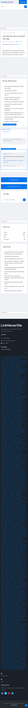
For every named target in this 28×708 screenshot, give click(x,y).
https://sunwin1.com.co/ (22, 491)
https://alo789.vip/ (18, 604)
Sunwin (14, 392)
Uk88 (25, 611)
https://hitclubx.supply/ (4, 449)
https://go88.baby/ (4, 430)
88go (23, 624)
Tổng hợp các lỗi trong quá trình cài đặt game (13, 283)
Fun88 (5, 357)
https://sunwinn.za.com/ (4, 397)
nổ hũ (14, 389)
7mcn (13, 374)
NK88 (2, 447)
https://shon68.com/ (4, 619)
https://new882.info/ (11, 529)
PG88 (21, 512)
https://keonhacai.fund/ (12, 361)
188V (10, 519)
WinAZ (2, 563)
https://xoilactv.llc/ (14, 517)
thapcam (3, 499)
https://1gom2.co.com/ (4, 434)
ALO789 (5, 404)
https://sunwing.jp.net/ (16, 476)
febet (16, 580)
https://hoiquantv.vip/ (18, 411)
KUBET (18, 599)
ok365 (20, 529)
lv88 (1, 536)
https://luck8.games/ (18, 542)
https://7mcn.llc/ (11, 409)
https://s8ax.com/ (4, 597)
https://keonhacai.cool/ (4, 409)
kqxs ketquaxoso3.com (17, 358)
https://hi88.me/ (11, 410)
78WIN (11, 532)
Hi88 (20, 622)
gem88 (3, 403)
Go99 (9, 472)
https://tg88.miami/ (13, 571)
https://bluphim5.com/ (4, 366)
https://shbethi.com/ (4, 406)
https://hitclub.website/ (14, 371)
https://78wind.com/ (4, 408)
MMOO (25, 478)
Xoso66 (24, 362)
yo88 (2, 418)
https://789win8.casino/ (11, 452)
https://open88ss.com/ (18, 614)
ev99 (19, 460)
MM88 (19, 365)
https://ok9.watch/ (14, 428)
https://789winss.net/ (4, 602)
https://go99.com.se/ (19, 541)
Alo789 (2, 361)
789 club (18, 488)
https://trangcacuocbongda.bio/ (6, 429)
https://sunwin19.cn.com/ (5, 379)
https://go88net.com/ (19, 434)
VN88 (25, 542)
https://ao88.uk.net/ (19, 502)
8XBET (22, 471)
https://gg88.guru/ (23, 441)
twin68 (12, 478)
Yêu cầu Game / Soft (15, 186)
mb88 (12, 447)
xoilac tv (2, 357)
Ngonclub (8, 398)
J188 (1, 481)
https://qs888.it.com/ (6, 561)
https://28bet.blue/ (12, 395)
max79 (17, 544)
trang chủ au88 (20, 497)
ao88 (13, 416)
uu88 (10, 394)
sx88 (3, 606)
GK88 (2, 559)
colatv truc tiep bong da (21, 363)
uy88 (15, 437)
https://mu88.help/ (24, 396)
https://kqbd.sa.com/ (4, 618)
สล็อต (9, 391)
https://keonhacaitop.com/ (20, 387)
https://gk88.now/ (4, 628)
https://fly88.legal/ (4, 453)
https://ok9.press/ (10, 432)
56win (2, 621)
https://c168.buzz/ (21, 518)
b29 (10, 419)
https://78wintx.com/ (15, 418)
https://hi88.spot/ (22, 586)
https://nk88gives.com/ (11, 604)
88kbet (22, 566)
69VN (4, 584)
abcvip (14, 580)
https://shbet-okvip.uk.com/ (16, 523)
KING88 (2, 522)
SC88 (4, 428)
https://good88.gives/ (21, 485)
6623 (11, 613)
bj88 (15, 409)
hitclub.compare (22, 501)
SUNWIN (12, 450)
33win (12, 398)
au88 (22, 446)
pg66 (1, 546)
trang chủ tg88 (5, 498)
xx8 (15, 560)
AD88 (20, 530)
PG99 (8, 381)
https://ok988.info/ (6, 413)
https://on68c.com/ (11, 511)
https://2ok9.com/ (10, 401)
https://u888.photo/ (4, 443)
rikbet (6, 461)
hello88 (6, 546)
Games (14, 234)
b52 (21, 364)
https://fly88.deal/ (20, 428)
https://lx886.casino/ (10, 564)
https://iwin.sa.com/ (10, 377)
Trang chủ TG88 (3, 600)
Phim (14, 237)
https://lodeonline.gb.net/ (20, 397)
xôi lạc (5, 361)
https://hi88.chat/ (3, 432)
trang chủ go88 (8, 502)
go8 (20, 447)
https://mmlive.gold (17, 448)
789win (15, 376)
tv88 (19, 526)
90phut (23, 439)
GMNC (10, 399)
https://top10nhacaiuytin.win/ (19, 369)
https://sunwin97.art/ (21, 372)
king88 (17, 555)
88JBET (8, 571)
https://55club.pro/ (18, 478)
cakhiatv (23, 366)
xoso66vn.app (14, 536)
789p (19, 602)
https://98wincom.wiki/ (14, 627)
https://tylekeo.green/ (8, 403)
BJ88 (19, 560)
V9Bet (6, 610)
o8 (16, 409)
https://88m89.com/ (12, 599)
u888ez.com (8, 485)
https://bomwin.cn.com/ (12, 434)
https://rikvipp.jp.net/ (4, 422)
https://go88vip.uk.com (4, 599)
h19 (12, 453)
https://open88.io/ (23, 576)
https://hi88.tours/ (4, 516)
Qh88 (4, 473)
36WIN (8, 516)
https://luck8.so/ (5, 463)
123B (6, 473)
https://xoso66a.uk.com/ (18, 561)
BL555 (10, 463)
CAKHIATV (9, 515)
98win (16, 452)
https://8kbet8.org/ (4, 407)
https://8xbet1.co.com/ (11, 521)
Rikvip (10, 375)
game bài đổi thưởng (23, 389)
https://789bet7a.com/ (17, 490)
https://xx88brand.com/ (7, 378)
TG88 (21, 472)
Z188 (14, 429)
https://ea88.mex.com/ (18, 482)
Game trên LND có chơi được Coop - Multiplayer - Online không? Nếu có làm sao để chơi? (14, 277)
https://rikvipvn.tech (4, 614)
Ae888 (25, 490)
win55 (6, 514)
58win (14, 419)
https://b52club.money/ (11, 393)
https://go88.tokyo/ (17, 377)
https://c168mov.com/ (4, 445)
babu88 (15, 552)
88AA (3, 535)
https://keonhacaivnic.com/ (12, 461)
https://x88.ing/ (17, 455)
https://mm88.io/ (5, 370)
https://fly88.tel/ (6, 392)
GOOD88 (10, 598)
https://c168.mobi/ (21, 597)
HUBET (8, 536)
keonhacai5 (21, 617)
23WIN (14, 478)
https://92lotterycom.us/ (14, 440)
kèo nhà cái (2, 371)
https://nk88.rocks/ (15, 628)
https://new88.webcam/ (4, 414)
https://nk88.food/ (4, 562)
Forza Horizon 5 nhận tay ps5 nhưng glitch (14, 101)
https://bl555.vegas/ (9, 617)
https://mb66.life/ (4, 363)
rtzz (9, 578)
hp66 (8, 448)
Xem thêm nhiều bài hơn (9, 124)
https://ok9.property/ (20, 409)
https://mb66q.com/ (19, 362)
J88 (7, 518)
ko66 (16, 516)
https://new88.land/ (4, 529)
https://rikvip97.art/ (14, 372)
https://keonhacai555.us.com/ (5, 527)
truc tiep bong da (17, 356)
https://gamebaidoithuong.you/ (17, 403)
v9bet (7, 361)
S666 (15, 500)
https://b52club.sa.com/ (15, 378)
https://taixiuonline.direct (20, 511)
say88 (14, 486)
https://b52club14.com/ (7, 520)
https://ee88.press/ (10, 607)
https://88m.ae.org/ (18, 504)
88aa (24, 519)
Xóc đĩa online (17, 374)
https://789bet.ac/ (18, 572)
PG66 (25, 483)
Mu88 (24, 612)
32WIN (23, 562)
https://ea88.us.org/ (4, 534)
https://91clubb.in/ (17, 472)
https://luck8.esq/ (12, 542)
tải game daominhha (8, 380)
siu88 (18, 416)
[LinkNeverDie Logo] (7, 2)
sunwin (19, 357)
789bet (2, 438)
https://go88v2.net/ (10, 514)
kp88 (17, 605)
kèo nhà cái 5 (8, 531)
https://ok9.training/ (6, 559)
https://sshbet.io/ (19, 405)
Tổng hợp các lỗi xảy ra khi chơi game (13, 290)
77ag (9, 524)
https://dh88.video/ (9, 460)
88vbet (15, 562)
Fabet (11, 611)
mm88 (10, 625)
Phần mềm (14, 239)
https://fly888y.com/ (4, 496)
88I (5, 436)
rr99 (1, 625)
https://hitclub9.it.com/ (8, 477)
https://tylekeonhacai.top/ (18, 420)
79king (22, 402)
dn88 (15, 477)
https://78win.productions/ (22, 559)
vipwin (16, 501)
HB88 (17, 585)
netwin (9, 603)
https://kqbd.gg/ (13, 530)
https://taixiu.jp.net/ (11, 422)
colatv (16, 363)
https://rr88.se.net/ (17, 373)
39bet (9, 512)
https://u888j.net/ (17, 443)
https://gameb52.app (4, 474)
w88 (5, 497)
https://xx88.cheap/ (12, 615)
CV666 (7, 603)
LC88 (2, 456)
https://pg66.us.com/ (12, 381)
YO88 (19, 612)
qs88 (7, 457)
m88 (3, 514)
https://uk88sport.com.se (12, 544)
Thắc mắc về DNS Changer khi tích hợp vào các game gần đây (14, 118)
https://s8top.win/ (4, 582)
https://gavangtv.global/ (14, 524)
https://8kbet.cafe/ (6, 523)
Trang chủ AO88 (15, 602)
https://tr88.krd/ (9, 608)
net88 (2, 399)
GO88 (14, 450)
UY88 (9, 479)
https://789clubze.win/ (4, 391)
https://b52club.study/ (14, 438)
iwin (1, 375)
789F (1, 530)
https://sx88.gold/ (15, 460)
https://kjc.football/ (23, 391)
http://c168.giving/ (10, 473)
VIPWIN (21, 539)
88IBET (22, 455)
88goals (25, 374)
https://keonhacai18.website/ (5, 411)
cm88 (15, 399)
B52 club (14, 375)
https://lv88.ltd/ (3, 460)
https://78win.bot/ (18, 395)
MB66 (26, 362)
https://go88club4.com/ (4, 400)
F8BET (15, 574)
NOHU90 (2, 451)
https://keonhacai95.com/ (16, 388)
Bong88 (11, 392)
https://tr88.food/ (21, 552)
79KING (18, 391)
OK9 (13, 402)
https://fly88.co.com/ (19, 444)
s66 (26, 514)
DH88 (22, 585)
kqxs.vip (15, 481)
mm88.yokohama (24, 553)
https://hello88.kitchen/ (17, 433)
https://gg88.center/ (10, 417)
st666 (7, 532)
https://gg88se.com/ (13, 503)
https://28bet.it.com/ (11, 572)
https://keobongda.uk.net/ (15, 575)
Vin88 (14, 489)
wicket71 (9, 552)
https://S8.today (13, 519)
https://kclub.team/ (4, 373)
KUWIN (12, 520)
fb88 (20, 442)
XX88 (15, 365)
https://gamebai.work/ (4, 402)
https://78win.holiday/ (12, 570)
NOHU (15, 520)
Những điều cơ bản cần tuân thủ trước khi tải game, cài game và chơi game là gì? (13, 252)
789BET (2, 404)
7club (4, 610)
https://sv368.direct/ (14, 357)
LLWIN (5, 401)
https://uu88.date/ (23, 528)
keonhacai (2, 462)
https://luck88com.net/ (7, 587)
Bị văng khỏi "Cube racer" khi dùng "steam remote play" (14, 109)
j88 (26, 485)
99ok (18, 609)
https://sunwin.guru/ (21, 429)
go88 (17, 360)
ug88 (14, 500)
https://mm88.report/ (7, 484)
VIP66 (8, 362)
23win (9, 435)
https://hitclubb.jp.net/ (19, 421)
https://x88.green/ (9, 451)
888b (10, 546)
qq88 (4, 478)
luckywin (2, 484)
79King (2, 401)
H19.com (19, 535)
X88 (19, 583)
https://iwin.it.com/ (18, 492)
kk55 (3, 545)
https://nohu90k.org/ (19, 596)
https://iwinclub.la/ (23, 356)
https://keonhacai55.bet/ (5, 360)
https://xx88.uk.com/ (6, 503)
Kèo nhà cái (13, 456)
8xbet (25, 476)
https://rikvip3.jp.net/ (18, 493)
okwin (2, 567)
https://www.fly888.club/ (14, 396)
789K (18, 577)
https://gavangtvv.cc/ (22, 520)
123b (24, 447)
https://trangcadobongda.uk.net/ (6, 446)
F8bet (24, 419)
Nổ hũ (25, 397)
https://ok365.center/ (17, 367)
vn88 (24, 474)
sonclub (21, 598)
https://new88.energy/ (14, 533)
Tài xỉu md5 (7, 575)
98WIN (26, 532)
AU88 (9, 497)
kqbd (6, 387)
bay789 (23, 623)
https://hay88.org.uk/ (21, 516)
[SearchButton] (25, 6)
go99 (20, 446)
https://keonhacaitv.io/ (12, 483)
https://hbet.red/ (3, 483)
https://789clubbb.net (9, 612)
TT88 (24, 541)
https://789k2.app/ (13, 596)
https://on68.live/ (23, 544)
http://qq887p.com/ (20, 582)
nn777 (15, 406)
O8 (13, 453)
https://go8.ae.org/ (4, 541)
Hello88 (19, 514)
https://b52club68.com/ (4, 435)
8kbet (13, 373)
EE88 (24, 410)
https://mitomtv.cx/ (4, 525)
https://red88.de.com (4, 544)
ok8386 (18, 483)
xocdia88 (2, 491)
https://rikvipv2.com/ (12, 493)
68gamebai (15, 479)
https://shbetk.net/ (19, 439)
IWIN (10, 359)
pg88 (5, 585)
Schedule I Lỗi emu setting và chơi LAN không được (13, 105)
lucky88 (12, 502)
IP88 (26, 620)
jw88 (1, 606)
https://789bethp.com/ (9, 444)
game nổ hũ (9, 443)
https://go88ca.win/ (4, 601)
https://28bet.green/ (16, 545)
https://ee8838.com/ (19, 457)
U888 (24, 444)
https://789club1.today (9, 476)
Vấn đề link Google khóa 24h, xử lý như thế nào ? (14, 287)
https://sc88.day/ (22, 432)
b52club (2, 390)
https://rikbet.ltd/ (21, 371)
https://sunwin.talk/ (22, 380)
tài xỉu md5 (17, 620)
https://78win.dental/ (12, 600)
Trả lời (7, 165)
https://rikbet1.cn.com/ (14, 435)
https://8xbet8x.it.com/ (18, 521)
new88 (7, 511)
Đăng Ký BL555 (24, 587)
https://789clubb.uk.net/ (4, 421)
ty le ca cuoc (10, 374)
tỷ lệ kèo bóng (14, 610)
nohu (26, 463)
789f (9, 487)
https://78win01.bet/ (4, 440)
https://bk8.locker (13, 594)
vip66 (17, 361)
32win (11, 543)
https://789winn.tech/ (14, 567)
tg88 (4, 444)
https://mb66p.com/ (24, 361)
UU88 (26, 455)
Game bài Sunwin (5, 625)
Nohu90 (13, 399)
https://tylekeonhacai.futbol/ (15, 364)
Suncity (15, 595)
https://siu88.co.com (4, 540)
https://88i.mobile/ (11, 504)
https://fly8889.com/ (16, 417)
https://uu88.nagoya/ (21, 479)
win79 (2, 387)
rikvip (10, 360)
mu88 (19, 447)
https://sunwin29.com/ (4, 500)
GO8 (11, 578)
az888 (12, 500)
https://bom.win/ (3, 398)
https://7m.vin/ (15, 474)
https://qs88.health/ (4, 533)
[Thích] (3, 165)
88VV (2, 475)
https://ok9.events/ (9, 416)
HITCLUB (21, 451)
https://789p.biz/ (10, 539)
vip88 (9, 610)
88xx (24, 446)
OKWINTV (16, 531)
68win (26, 541)
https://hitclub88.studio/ (19, 489)
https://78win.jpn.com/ (21, 568)
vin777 (2, 610)
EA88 (25, 484)
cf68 (4, 513)
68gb (18, 446)
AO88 (17, 429)
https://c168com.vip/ (23, 564)
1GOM (7, 375)
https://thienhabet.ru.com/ (5, 396)
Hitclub (5, 381)
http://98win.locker (21, 607)
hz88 (14, 498)
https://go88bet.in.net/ (14, 496)
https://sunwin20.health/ (22, 556)
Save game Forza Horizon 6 (10, 90)
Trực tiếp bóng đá (24, 360)
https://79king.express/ (10, 367)
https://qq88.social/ (8, 595)
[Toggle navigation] (2, 6)
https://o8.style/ (3, 417)
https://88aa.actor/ (4, 393)
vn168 (8, 470)
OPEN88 (2, 448)
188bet (16, 619)
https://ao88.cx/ (21, 505)
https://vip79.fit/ (16, 368)
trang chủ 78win (11, 621)
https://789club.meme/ (18, 554)
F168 (20, 402)
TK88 (15, 502)
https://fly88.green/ (19, 410)
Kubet (7, 480)
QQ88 (11, 518)
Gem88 (18, 611)
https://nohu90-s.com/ (13, 556)
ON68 (12, 484)
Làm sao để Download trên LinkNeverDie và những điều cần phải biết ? (14, 268)
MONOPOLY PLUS (17, 44)
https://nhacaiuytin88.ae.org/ (15, 512)
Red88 (13, 611)
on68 (20, 498)
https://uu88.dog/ (8, 557)
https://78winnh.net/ (12, 362)
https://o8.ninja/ (18, 408)
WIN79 (22, 612)
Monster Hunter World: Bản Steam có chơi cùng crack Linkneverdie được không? (14, 113)
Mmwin (19, 496)
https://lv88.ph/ (14, 573)
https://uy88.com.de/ (4, 482)
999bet (4, 531)
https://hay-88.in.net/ (6, 475)
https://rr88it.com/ (17, 390)
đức (6, 41)
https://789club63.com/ (4, 493)
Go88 (23, 368)
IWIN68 (12, 437)
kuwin (16, 453)
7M (25, 584)
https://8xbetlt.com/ (21, 435)
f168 (10, 398)
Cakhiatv (11, 568)
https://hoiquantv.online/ (12, 412)
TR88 (20, 618)
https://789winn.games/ (18, 581)
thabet (2, 416)
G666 (21, 529)
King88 (10, 576)
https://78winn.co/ (17, 601)
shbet (14, 451)
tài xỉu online (18, 389)
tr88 (18, 501)
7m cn (10, 609)
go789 (24, 608)
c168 (20, 418)
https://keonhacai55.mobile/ (21, 431)
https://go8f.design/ (20, 477)
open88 (24, 381)
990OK (24, 614)
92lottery (16, 608)
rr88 (22, 416)
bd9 (17, 552)
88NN (8, 540)
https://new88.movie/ (20, 399)
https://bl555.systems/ (4, 439)
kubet (7, 357)
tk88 (15, 408)
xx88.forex (2, 552)
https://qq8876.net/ (4, 452)
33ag (6, 538)
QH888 (2, 526)
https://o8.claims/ (3, 570)
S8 (24, 517)
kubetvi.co (13, 475)
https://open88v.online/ (14, 459)
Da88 (21, 611)
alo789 (16, 598)
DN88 (21, 532)
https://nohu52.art (11, 488)
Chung (14, 232)
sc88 (14, 401)
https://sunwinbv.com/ (4, 622)
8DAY (22, 610)
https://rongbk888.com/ (12, 370)
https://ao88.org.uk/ (13, 626)
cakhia (25, 437)
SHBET (8, 373)
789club (2, 389)
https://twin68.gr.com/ (21, 522)
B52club (17, 414)
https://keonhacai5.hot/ (4, 494)
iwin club (11, 411)
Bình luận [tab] (6, 131)
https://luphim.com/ (14, 391)
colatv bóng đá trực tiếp (7, 364)
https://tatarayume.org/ (5, 555)
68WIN (2, 485)
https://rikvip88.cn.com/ (6, 553)
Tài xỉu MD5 (4, 375)
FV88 (2, 489)
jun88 (10, 413)
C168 (24, 400)
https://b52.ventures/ (4, 501)
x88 (21, 417)
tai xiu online (14, 457)
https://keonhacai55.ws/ (14, 527)
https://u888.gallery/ (20, 481)
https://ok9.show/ (7, 471)
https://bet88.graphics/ (17, 400)
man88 (14, 597)
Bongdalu (2, 585)
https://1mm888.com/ (21, 615)
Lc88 (12, 455)
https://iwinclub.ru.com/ (4, 376)
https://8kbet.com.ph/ (9, 522)
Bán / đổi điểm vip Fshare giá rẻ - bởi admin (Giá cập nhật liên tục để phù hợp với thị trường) (14, 263)
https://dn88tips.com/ (6, 567)
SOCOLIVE (13, 515)
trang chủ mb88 (14, 497)
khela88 (12, 552)
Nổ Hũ (8, 541)
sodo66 (7, 491)
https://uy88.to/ (19, 536)
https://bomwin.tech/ (5, 372)
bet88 (6, 371)
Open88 (4, 479)
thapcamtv (2, 365)
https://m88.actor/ (22, 487)
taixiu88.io (20, 461)
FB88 (18, 442)
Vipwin (4, 489)
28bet (19, 486)
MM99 (23, 536)
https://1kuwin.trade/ (17, 513)
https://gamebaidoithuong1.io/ (13, 494)
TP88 (23, 571)
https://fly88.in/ (3, 519)
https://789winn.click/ (18, 565)
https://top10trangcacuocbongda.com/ (14, 404)
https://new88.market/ (4, 395)
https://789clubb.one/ (20, 379)
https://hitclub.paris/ (6, 626)
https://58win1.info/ (15, 526)
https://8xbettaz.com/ (4, 472)
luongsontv (10, 366)
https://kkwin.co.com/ (4, 487)
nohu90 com (5, 586)
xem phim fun (17, 392)
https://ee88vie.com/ (23, 357)
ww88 (11, 458)
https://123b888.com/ (4, 458)
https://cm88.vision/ (16, 394)
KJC (25, 369)
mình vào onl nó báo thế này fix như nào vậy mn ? (13, 94)
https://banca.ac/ (18, 401)
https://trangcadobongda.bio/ (12, 407)
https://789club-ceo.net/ (5, 431)
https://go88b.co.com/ (18, 422)
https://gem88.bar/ (11, 368)
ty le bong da (20, 449)
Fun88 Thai (21, 517)
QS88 (16, 456)
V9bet (4, 387)
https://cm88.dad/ (4, 377)
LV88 (21, 555)
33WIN (5, 451)
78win (2, 358)
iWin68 (9, 496)
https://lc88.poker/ (19, 606)
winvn (23, 490)
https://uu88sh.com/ (4, 558)
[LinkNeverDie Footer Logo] (11, 325)
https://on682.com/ (11, 513)
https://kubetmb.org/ (18, 553)
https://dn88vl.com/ (6, 596)
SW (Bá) (5, 153)
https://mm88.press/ (23, 377)
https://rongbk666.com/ (20, 370)
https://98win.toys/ (16, 539)
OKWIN (25, 625)
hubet (2, 470)
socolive (20, 360)
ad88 (17, 560)
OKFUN (5, 571)
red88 (11, 531)
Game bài (18, 407)
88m (10, 583)
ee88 (4, 470)
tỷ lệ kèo (22, 628)
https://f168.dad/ (10, 445)
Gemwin (10, 431)
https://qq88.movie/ (4, 623)
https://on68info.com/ (4, 524)
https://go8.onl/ (12, 505)
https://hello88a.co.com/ (20, 473)
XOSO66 (2, 515)
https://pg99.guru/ (4, 607)
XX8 (13, 560)
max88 (17, 375)
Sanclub (12, 400)
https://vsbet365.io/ (11, 537)
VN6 (17, 571)
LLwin (7, 483)
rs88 (24, 525)
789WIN (22, 525)
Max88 (16, 393)
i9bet (13, 390)
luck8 (5, 448)
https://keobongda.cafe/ (5, 394)
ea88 (23, 605)
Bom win (23, 470)
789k (6, 459)
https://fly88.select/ (11, 408)
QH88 (9, 566)
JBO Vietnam (17, 586)
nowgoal (25, 368)
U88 (23, 524)
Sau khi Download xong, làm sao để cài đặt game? (14, 272)
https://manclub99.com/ (4, 388)
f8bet (23, 403)
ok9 (11, 369)
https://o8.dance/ (21, 569)
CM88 (23, 392)
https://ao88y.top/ (16, 603)
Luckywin (2, 457)
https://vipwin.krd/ (4, 608)
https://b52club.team (4, 420)
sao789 (17, 415)
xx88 (23, 364)
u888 (22, 442)
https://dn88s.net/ (6, 505)
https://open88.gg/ (16, 587)
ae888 (21, 392)
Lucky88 (21, 558)
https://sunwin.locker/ (10, 365)
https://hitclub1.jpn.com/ (11, 492)
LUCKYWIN (9, 602)
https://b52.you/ (22, 430)
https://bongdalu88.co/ (17, 398)
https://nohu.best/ (13, 541)
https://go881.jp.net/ (12, 397)
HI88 (4, 595)
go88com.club (13, 495)
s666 (9, 560)
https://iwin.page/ (16, 430)
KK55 (8, 440)
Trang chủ (4, 32)
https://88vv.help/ (12, 565)
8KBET (17, 475)
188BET (4, 433)
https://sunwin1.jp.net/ (22, 494)
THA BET (8, 594)
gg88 (22, 540)
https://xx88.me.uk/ (4, 368)
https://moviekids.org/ (4, 450)
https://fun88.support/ (10, 624)
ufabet (13, 356)
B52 (26, 448)
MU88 (24, 407)
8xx (1, 370)
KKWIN (20, 562)
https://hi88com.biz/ (10, 486)
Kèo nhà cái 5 (21, 374)
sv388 (9, 357)
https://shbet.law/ (10, 406)
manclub (7, 399)
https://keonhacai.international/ (6, 437)
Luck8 (2, 413)
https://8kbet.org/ (13, 387)
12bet (15, 624)
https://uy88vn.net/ (16, 623)
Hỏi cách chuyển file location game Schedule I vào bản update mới (12, 98)
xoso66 (18, 359)
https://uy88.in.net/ (11, 482)
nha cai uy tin (5, 374)
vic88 (13, 531)
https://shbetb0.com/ (19, 406)
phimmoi (23, 573)
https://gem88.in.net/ (11, 528)
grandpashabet (3, 504)
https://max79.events (18, 613)
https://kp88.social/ (14, 463)
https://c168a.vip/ (6, 621)
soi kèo (5, 367)
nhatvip (14, 501)
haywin (12, 499)
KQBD (19, 580)
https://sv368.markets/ (21, 546)
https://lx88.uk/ (9, 586)
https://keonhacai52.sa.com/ (12, 618)
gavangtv (20, 366)
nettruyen (2, 356)
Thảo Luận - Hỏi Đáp (11, 32)
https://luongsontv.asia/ (12, 616)
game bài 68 (21, 608)
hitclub (12, 360)
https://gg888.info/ (4, 581)
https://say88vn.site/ (17, 499)
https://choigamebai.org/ (6, 369)
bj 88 (25, 480)
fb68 (21, 624)
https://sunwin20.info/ (6, 543)
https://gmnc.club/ (17, 462)
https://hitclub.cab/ (10, 430)
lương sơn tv (20, 475)
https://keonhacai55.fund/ (5, 454)
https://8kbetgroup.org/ (12, 579)
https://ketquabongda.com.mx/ (6, 455)
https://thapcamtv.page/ (20, 616)
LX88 (4, 522)
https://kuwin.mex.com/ (5, 573)
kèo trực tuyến (22, 458)
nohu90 (13, 443)
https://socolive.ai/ (23, 526)
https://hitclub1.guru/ (20, 500)
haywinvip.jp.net (18, 495)
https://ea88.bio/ (6, 438)
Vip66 (19, 361)
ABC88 (22, 514)
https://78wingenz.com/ (4, 441)
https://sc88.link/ (21, 483)
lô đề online (9, 456)
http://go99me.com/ (7, 526)
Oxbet (23, 611)
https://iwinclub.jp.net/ (12, 421)
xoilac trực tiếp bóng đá (10, 436)
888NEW (21, 453)
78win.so (2, 410)
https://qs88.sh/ (22, 575)
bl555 (16, 458)
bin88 (2, 380)
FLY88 (23, 532)
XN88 (7, 556)
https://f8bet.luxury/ (11, 614)
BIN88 (20, 368)
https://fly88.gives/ (20, 412)
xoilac (6, 365)
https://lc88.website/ (20, 503)
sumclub (22, 450)
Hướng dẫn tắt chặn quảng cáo (11, 256)
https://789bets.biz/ (14, 441)
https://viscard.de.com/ (22, 533)
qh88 (21, 460)
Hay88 (18, 453)
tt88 (10, 447)
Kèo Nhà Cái (20, 484)
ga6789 (15, 416)
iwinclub (25, 379)
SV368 (2, 523)
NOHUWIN (19, 610)
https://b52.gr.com (4, 609)
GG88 (4, 380)
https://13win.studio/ (4, 539)
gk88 (6, 456)
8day (22, 415)
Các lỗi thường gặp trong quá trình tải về (13, 258)
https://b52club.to (14, 446)
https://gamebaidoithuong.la (13, 449)
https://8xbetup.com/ (4, 616)
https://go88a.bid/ (4, 492)
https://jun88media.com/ (5, 554)
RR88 (25, 364)
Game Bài (19, 474)
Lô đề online (10, 418)
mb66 (12, 415)
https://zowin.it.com (12, 480)
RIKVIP (10, 376)
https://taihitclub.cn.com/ (12, 405)
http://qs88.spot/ (3, 564)
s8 (10, 498)
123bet (26, 501)
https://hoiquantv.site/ (4, 412)
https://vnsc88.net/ (24, 443)
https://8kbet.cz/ (5, 579)
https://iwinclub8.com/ (4, 528)
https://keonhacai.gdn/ (12, 379)
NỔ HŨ (22, 418)
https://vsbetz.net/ (4, 537)
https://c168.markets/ (12, 439)
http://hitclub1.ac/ (21, 527)
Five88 (16, 611)
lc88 (3, 536)
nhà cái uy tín (6, 358)
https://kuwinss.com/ (13, 566)
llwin (19, 544)
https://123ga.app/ (15, 546)
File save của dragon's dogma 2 (11, 121)
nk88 (6, 481)
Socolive (25, 545)
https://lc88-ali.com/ (4, 490)
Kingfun (17, 484)
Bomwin (10, 388)
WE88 (2, 477)
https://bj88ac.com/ (12, 491)
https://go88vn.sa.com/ (4, 405)
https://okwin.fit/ (10, 623)
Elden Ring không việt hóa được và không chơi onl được (13, 87)
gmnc (9, 442)
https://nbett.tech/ (4, 604)
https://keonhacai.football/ (5, 359)
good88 (14, 558)
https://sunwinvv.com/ (20, 480)
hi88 (1, 598)
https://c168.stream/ (15, 559)
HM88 (2, 479)
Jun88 (19, 381)
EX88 (12, 534)
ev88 (25, 417)
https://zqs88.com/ (15, 569)
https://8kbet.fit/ (19, 579)
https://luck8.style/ (20, 538)
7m (1, 369)
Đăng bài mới (14, 179)
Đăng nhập (23, 2)
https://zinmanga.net (8, 356)
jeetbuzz (6, 552)
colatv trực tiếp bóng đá (11, 363)
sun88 (11, 610)
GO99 (21, 456)
